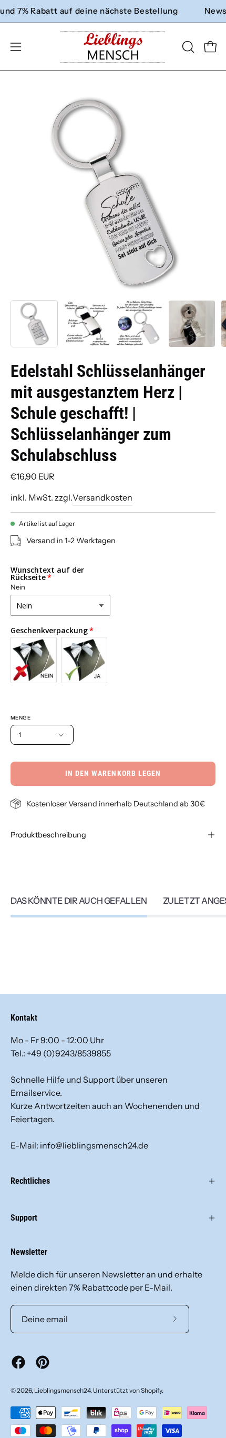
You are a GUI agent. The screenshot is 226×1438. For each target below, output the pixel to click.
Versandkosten (102, 497)
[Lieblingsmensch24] (113, 47)
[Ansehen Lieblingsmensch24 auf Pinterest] (42, 1362)
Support (24, 1218)
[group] (113, 11)
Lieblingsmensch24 (62, 1390)
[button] (187, 46)
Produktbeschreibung (48, 835)
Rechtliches (30, 1181)
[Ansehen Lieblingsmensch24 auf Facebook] (18, 1362)
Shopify (151, 1390)
